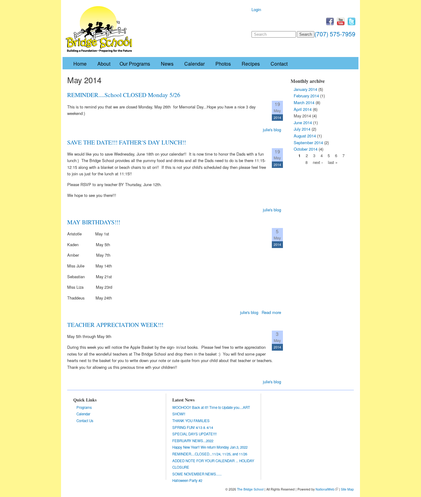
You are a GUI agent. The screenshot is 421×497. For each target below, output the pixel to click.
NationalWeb (325, 489)
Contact (279, 63)
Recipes (251, 63)
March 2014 (304, 102)
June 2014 (303, 122)
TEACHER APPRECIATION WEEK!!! (115, 324)
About (103, 63)
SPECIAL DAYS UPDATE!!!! (194, 433)
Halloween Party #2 (187, 480)
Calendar (194, 63)
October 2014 (305, 149)
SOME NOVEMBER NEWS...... (197, 473)
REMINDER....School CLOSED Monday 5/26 (123, 95)
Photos (223, 63)
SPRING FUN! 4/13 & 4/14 (192, 427)
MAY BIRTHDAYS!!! (93, 222)
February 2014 (306, 96)
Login (256, 9)
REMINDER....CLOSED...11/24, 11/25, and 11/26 (209, 453)
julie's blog (272, 129)
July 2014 (302, 129)
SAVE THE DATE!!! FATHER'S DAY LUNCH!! (126, 142)
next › (318, 162)
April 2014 (303, 109)
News (167, 63)
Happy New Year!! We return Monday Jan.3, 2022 (209, 447)
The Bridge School (250, 489)
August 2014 (305, 136)
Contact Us (84, 420)
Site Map (347, 489)
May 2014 (302, 116)
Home (80, 63)
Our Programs (135, 63)
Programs (84, 407)
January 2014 (305, 89)
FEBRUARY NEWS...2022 (192, 440)
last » (332, 162)
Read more (271, 312)
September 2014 (308, 142)
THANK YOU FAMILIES (191, 420)
